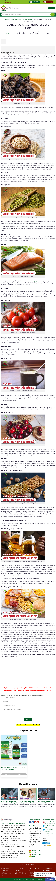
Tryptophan (35, 281)
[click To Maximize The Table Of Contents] (3, 41)
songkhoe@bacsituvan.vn (42, 690)
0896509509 (11, 690)
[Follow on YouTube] (38, 822)
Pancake (43, 878)
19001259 (21, 690)
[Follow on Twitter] (33, 822)
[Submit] (52, 14)
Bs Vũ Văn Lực (8, 33)
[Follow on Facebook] (30, 822)
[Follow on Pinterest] (35, 822)
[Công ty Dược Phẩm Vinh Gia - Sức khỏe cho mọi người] (10, 8)
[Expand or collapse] (3, 48)
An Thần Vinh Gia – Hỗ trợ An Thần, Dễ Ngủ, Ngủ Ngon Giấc (13, 768)
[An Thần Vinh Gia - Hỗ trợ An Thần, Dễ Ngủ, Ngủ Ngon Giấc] (14, 750)
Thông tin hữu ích (16, 19)
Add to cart (7, 774)
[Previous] (2, 799)
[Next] (52, 799)
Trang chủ (6, 19)
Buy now (20, 774)
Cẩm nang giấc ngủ (27, 19)
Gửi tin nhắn (41, 874)
